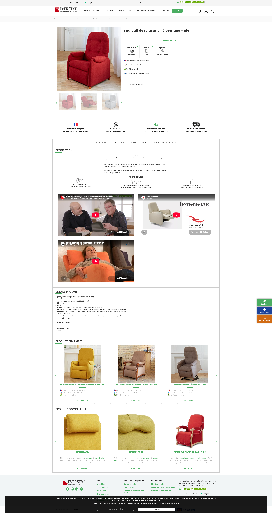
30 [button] (174, 403)
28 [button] (168, 403)
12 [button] (117, 403)
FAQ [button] (131, 11)
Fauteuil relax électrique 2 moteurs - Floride (82, 384)
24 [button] (155, 403)
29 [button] (171, 403)
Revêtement (147, 51)
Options (162, 51)
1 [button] (82, 403)
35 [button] (190, 403)
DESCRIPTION (102, 142)
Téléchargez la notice (63, 322)
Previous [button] (56, 101)
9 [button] (107, 403)
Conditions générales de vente (163, 487)
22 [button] (149, 403)
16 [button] (130, 403)
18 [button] (136, 403)
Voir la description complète (135, 84)
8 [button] (104, 403)
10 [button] (110, 403)
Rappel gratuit (102, 487)
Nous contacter (103, 494)
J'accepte (156, 509)
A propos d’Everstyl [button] (146, 11)
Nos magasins (102, 491)
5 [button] (95, 403)
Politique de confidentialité (161, 491)
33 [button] (184, 403)
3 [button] (88, 403)
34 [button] (187, 403)
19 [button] (139, 403)
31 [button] (177, 403)
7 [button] (101, 403)
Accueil (56, 19)
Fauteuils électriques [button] (115, 11)
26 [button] (161, 403)
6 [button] (98, 403)
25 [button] (158, 403)
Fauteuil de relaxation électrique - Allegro (136, 384)
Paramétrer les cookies (115, 509)
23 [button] (152, 403)
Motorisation (131, 51)
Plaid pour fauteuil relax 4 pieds (190, 452)
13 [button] (120, 403)
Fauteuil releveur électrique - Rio (189, 384)
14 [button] (123, 403)
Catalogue (177, 11)
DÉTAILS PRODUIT (119, 142)
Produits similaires (140, 142)
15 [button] (126, 403)
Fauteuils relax (67, 19)
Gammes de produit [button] (91, 11)
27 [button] (165, 403)
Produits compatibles (165, 142)
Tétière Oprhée (136, 452)
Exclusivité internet (131, 484)
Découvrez (83, 400)
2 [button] (85, 403)
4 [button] (91, 403)
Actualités (164, 11)
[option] (67, 101)
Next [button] (121, 101)
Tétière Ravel (82, 452)
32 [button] (181, 403)
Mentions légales (157, 484)
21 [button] (145, 403)
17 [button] (133, 403)
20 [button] (142, 403)
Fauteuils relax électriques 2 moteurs (87, 19)
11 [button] (114, 403)
